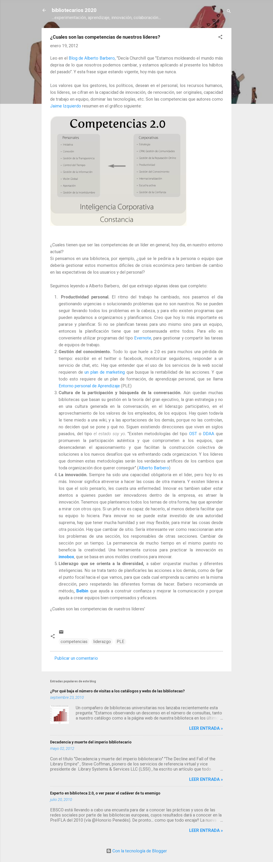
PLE (120, 641)
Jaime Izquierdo (65, 106)
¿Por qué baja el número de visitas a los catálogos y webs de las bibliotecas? (117, 691)
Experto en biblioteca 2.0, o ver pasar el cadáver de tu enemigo (105, 793)
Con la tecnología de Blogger (139, 850)
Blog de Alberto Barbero (92, 58)
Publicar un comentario (76, 658)
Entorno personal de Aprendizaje (89, 385)
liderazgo (102, 641)
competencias (74, 641)
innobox (66, 556)
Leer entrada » (206, 728)
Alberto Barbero (154, 467)
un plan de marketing (104, 372)
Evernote (142, 338)
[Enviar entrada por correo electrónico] (61, 633)
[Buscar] (228, 11)
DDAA (208, 433)
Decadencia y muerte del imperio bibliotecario (91, 742)
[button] (220, 37)
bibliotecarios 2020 (74, 10)
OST (193, 433)
